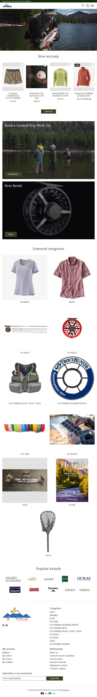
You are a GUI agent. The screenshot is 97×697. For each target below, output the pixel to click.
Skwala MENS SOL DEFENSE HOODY (60, 94)
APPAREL (54, 615)
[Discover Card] (53, 693)
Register (6, 652)
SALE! (52, 641)
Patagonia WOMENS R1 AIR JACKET (84, 94)
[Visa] (46, 693)
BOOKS (72, 505)
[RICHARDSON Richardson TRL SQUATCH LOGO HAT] (36, 77)
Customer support (58, 668)
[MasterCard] (42, 693)
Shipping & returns (58, 665)
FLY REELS (72, 353)
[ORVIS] (65, 579)
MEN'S (72, 302)
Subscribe (54, 678)
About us (54, 652)
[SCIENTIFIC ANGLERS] (34, 590)
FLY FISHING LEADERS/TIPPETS (72, 403)
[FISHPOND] (32, 579)
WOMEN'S (25, 302)
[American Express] (49, 693)
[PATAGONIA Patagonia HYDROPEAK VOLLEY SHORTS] (13, 77)
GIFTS (48, 555)
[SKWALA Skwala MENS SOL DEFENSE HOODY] (60, 77)
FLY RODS (24, 353)
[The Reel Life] (7, 5)
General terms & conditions (62, 656)
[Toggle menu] (92, 5)
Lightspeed (65, 690)
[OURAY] (84, 579)
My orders (7, 656)
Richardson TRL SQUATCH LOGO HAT (36, 95)
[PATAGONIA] (15, 590)
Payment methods (58, 662)
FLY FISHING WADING (60, 644)
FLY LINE (25, 454)
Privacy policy (56, 659)
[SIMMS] (53, 590)
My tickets (7, 659)
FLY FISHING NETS (58, 628)
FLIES (24, 505)
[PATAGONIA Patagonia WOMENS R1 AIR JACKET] (84, 77)
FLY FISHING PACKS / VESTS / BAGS (25, 403)
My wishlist (7, 662)
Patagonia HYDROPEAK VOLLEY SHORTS (13, 95)
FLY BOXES (72, 454)
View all (48, 111)
